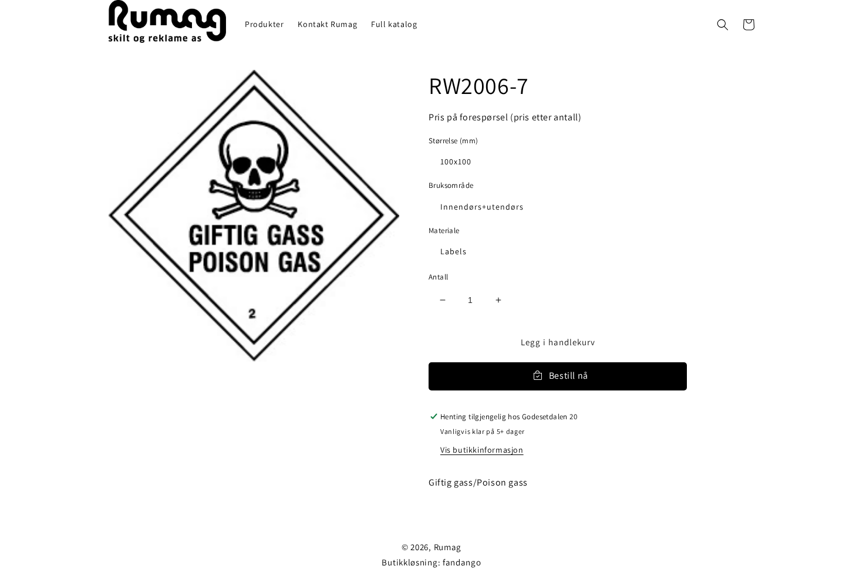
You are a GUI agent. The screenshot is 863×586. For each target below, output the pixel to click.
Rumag (448, 547)
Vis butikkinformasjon (482, 449)
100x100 (455, 161)
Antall (438, 277)
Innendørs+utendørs (482, 206)
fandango (462, 562)
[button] (723, 25)
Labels (453, 251)
